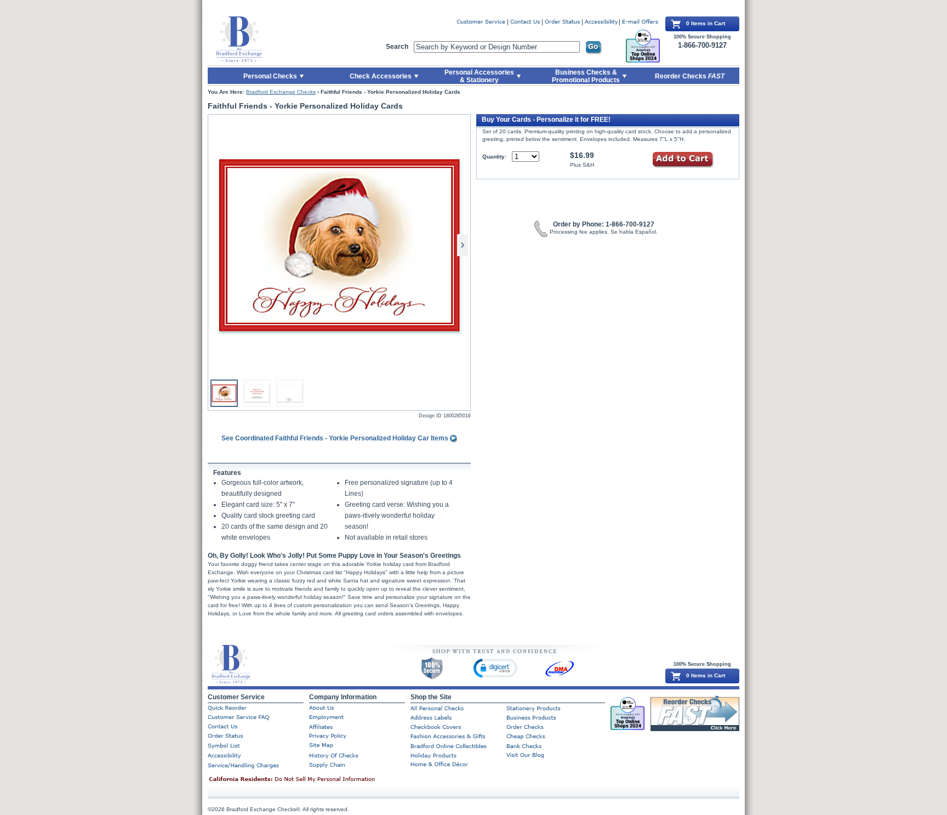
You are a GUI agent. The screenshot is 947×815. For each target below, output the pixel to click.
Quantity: (494, 157)
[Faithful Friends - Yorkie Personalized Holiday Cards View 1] (339, 245)
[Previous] (215, 245)
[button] (495, 667)
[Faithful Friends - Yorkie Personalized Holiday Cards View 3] (257, 393)
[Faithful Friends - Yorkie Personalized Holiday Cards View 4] (290, 393)
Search (397, 46)
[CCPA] (309, 780)
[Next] (462, 245)
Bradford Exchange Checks (281, 92)
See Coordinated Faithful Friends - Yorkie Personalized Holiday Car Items (335, 438)
